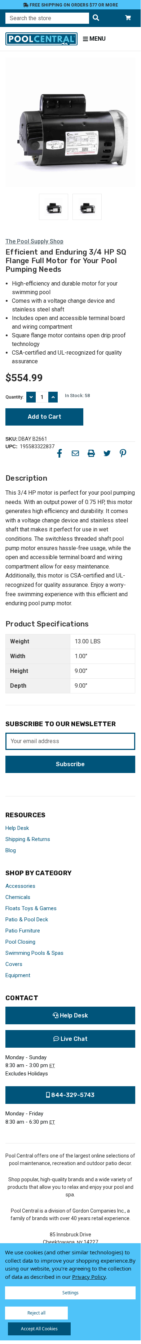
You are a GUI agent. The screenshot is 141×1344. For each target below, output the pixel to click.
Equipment (17, 975)
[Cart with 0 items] (128, 18)
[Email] (75, 453)
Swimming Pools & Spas (34, 953)
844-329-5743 (72, 1095)
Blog (10, 850)
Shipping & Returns (27, 839)
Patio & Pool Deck (26, 919)
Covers (13, 964)
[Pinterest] (123, 453)
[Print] (91, 453)
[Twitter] (107, 453)
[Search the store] (96, 18)
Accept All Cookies (39, 1329)
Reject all (36, 1313)
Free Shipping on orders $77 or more (73, 5)
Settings (70, 1293)
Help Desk (17, 828)
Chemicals (17, 897)
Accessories (20, 886)
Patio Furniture (22, 930)
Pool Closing (20, 942)
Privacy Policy (89, 1276)
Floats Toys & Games (31, 908)
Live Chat (73, 1038)
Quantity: (14, 397)
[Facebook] (59, 453)
